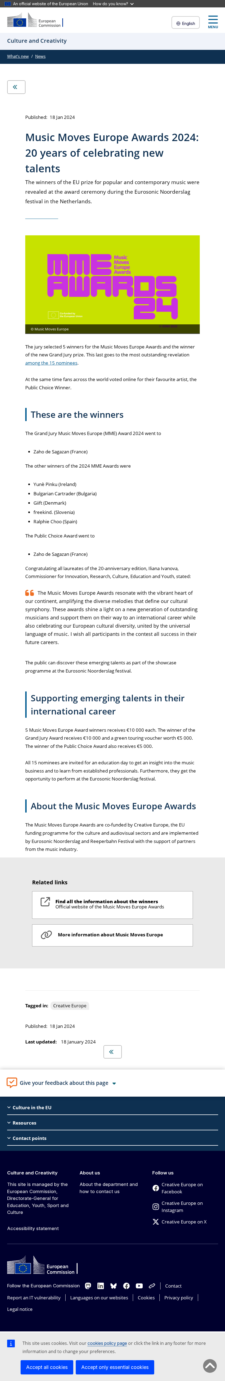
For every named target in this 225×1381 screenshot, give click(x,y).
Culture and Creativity (32, 1173)
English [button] (188, 23)
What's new (18, 56)
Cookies (146, 1297)
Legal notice (20, 1309)
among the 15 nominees (51, 363)
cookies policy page (107, 1343)
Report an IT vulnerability (34, 1297)
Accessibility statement (33, 1228)
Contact (173, 1286)
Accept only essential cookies (115, 1367)
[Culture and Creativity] (38, 20)
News (40, 56)
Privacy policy (178, 1297)
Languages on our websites (99, 1297)
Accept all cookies (47, 1367)
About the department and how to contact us (109, 1188)
